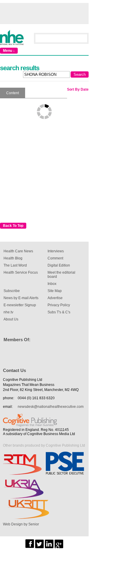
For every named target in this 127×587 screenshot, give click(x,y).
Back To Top (13, 226)
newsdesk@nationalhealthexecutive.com (51, 407)
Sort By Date (78, 89)
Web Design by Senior (21, 524)
